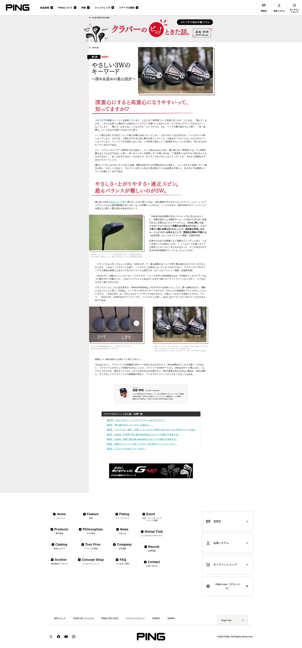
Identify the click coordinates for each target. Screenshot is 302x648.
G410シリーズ (116, 202)
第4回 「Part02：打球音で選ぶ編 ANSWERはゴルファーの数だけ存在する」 (143, 434)
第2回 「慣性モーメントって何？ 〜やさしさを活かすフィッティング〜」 (142, 444)
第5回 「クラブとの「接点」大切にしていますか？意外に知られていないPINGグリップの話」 (152, 430)
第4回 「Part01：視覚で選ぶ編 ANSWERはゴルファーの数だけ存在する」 (142, 439)
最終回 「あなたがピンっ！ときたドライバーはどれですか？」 (137, 420)
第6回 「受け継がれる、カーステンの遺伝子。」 (130, 425)
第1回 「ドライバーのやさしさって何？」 (127, 449)
